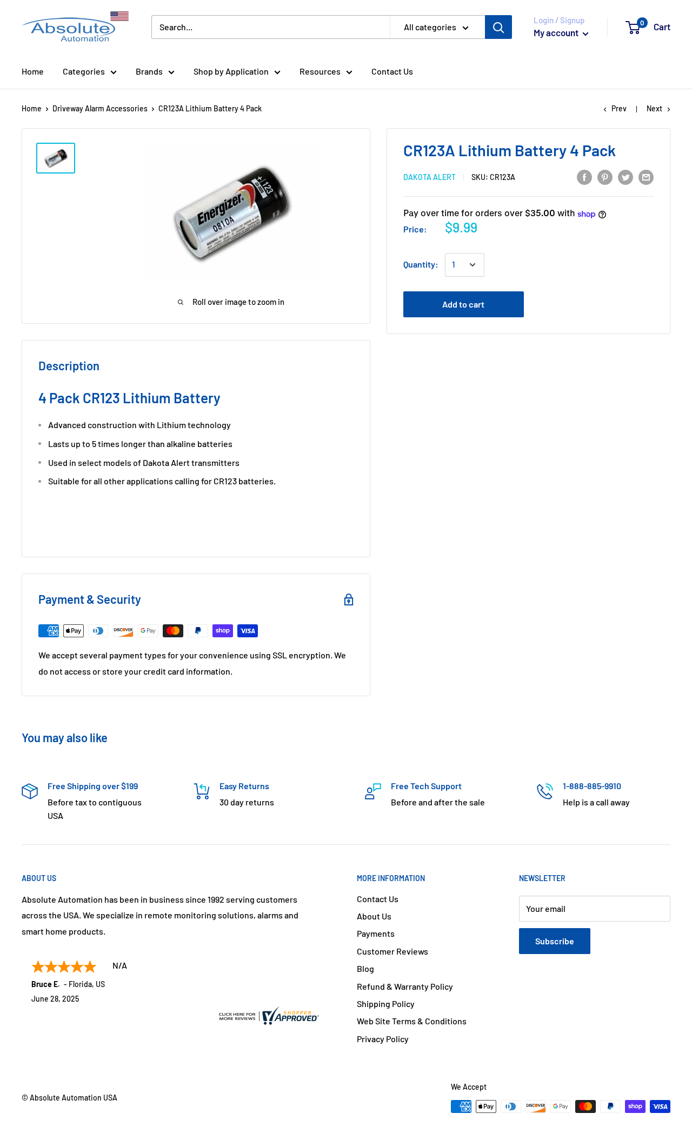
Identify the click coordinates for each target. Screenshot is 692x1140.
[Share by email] (646, 176)
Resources (320, 71)
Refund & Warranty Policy (405, 986)
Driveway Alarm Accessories (100, 108)
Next (654, 108)
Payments (376, 933)
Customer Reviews (392, 951)
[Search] (498, 27)
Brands (149, 71)
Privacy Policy (383, 1039)
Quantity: (420, 264)
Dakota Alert (429, 177)
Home (33, 71)
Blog (365, 968)
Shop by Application (231, 71)
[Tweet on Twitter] (625, 176)
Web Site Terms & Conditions (412, 1021)
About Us (374, 916)
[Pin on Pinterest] (605, 176)
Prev (619, 108)
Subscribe (554, 941)
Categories (84, 71)
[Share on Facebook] (584, 176)
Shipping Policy (386, 1003)
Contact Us (392, 71)
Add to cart (463, 304)
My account (557, 32)
